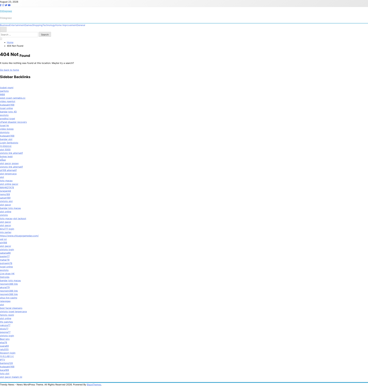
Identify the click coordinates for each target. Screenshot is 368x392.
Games (28, 25)
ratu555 (4, 349)
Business (4, 25)
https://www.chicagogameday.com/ (19, 235)
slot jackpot (19, 218)
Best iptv (5, 339)
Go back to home (9, 69)
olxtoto (4, 215)
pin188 (3, 242)
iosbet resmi (6, 87)
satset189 (5, 197)
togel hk (4, 125)
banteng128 (6, 363)
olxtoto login (7, 249)
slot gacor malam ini (11, 376)
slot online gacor (9, 184)
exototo (4, 115)
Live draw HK (7, 273)
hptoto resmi (7, 314)
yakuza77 (5, 325)
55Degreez (6, 11)
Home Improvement (66, 25)
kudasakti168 (7, 104)
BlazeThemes (94, 384)
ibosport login (7, 352)
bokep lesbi (6, 156)
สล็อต (3, 159)
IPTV (2, 359)
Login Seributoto (9, 142)
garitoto (4, 91)
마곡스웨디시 (7, 356)
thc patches (6, 321)
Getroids (4, 277)
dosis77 (4, 328)
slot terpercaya (8, 173)
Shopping (37, 25)
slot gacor (5, 204)
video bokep (7, 128)
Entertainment (17, 25)
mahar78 (4, 259)
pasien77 (5, 256)
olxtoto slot (6, 201)
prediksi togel (7, 118)
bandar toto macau (10, 208)
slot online (5, 211)
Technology (49, 25)
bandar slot (6, 139)
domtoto (4, 132)
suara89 (4, 345)
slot (2, 177)
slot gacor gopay (9, 163)
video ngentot (7, 101)
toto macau (6, 180)
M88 (2, 94)
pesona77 (5, 332)
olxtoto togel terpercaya (13, 311)
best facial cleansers (11, 308)
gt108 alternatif (8, 170)
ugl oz (3, 239)
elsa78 (3, 342)
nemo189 (5, 194)
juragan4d (5, 190)
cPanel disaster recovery (13, 122)
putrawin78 (6, 263)
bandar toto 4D (8, 111)
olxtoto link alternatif (11, 153)
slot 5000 (5, 149)
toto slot (4, 373)
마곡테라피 (6, 146)
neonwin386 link (9, 283)
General (81, 25)
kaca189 (4, 370)
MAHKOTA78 (7, 187)
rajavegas (5, 301)
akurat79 (5, 287)
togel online (6, 108)
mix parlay (5, 232)
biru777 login (7, 228)
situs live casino (8, 297)
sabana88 (5, 252)
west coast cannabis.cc (12, 97)
